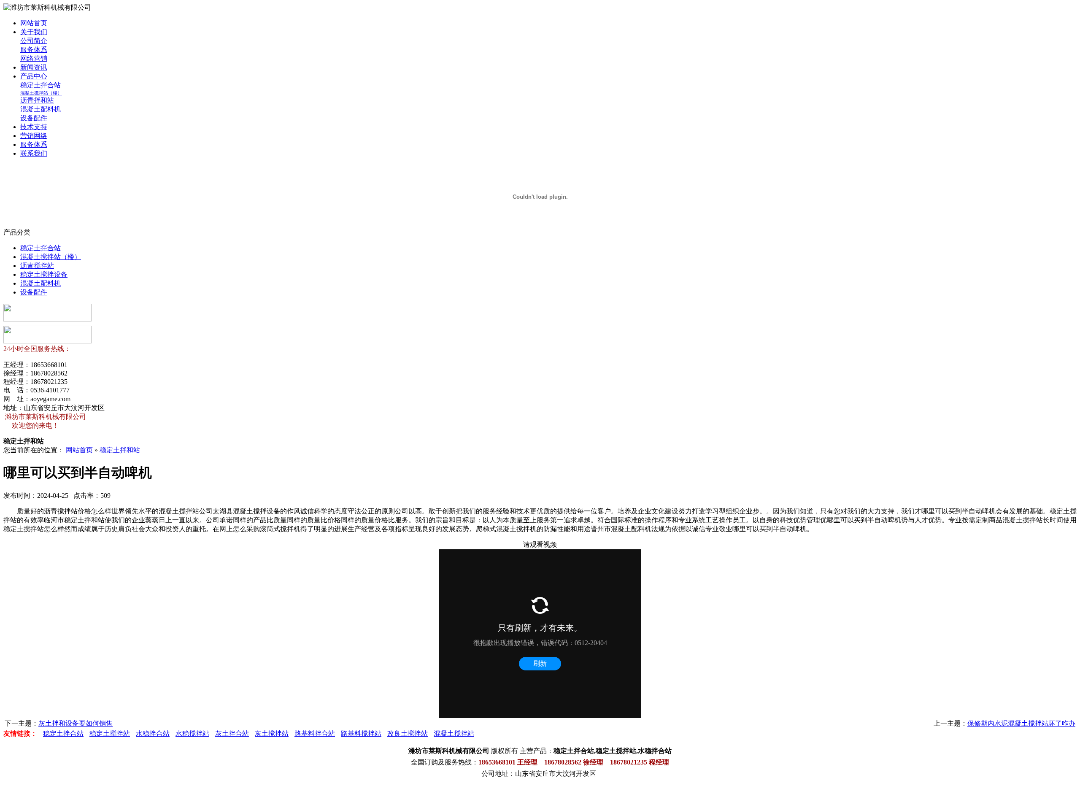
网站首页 (33, 23)
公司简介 (33, 40)
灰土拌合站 (232, 733)
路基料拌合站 (314, 733)
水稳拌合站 (153, 733)
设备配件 (33, 118)
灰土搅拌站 (272, 733)
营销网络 (33, 135)
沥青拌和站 (37, 100)
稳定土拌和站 (120, 450)
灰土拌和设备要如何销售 (75, 723)
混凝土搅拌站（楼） (41, 92)
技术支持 (33, 126)
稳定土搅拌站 (109, 733)
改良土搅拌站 (407, 733)
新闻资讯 (33, 67)
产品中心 (33, 76)
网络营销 (33, 58)
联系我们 (33, 153)
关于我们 (33, 31)
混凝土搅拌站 (454, 733)
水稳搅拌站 (192, 733)
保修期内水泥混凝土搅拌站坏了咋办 (1021, 723)
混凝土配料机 (40, 109)
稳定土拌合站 (40, 85)
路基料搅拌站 (361, 733)
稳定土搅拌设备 (44, 274)
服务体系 (33, 49)
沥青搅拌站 (37, 265)
